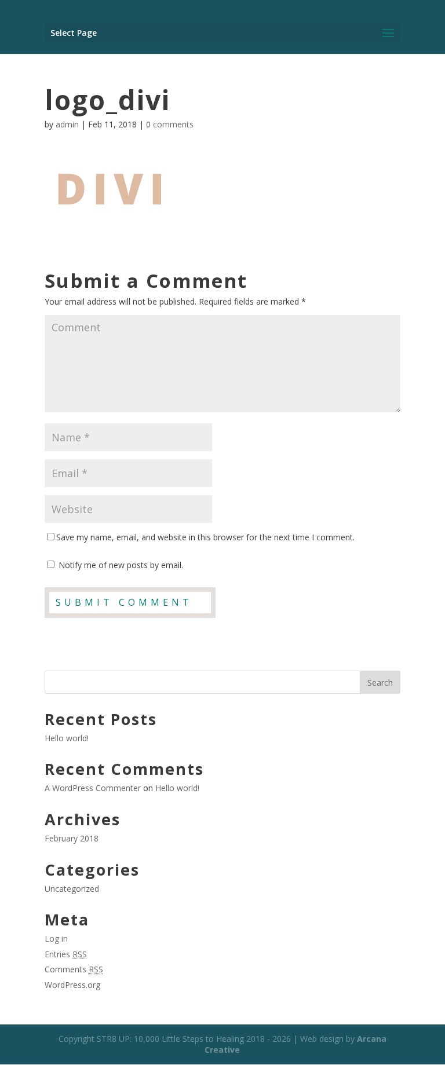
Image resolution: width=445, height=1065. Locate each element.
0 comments (170, 124)
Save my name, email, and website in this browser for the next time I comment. (205, 537)
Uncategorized (72, 888)
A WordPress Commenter (93, 787)
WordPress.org (72, 984)
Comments (74, 969)
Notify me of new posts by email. (121, 564)
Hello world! (67, 738)
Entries (66, 954)
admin (67, 124)
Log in (56, 938)
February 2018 (72, 838)
